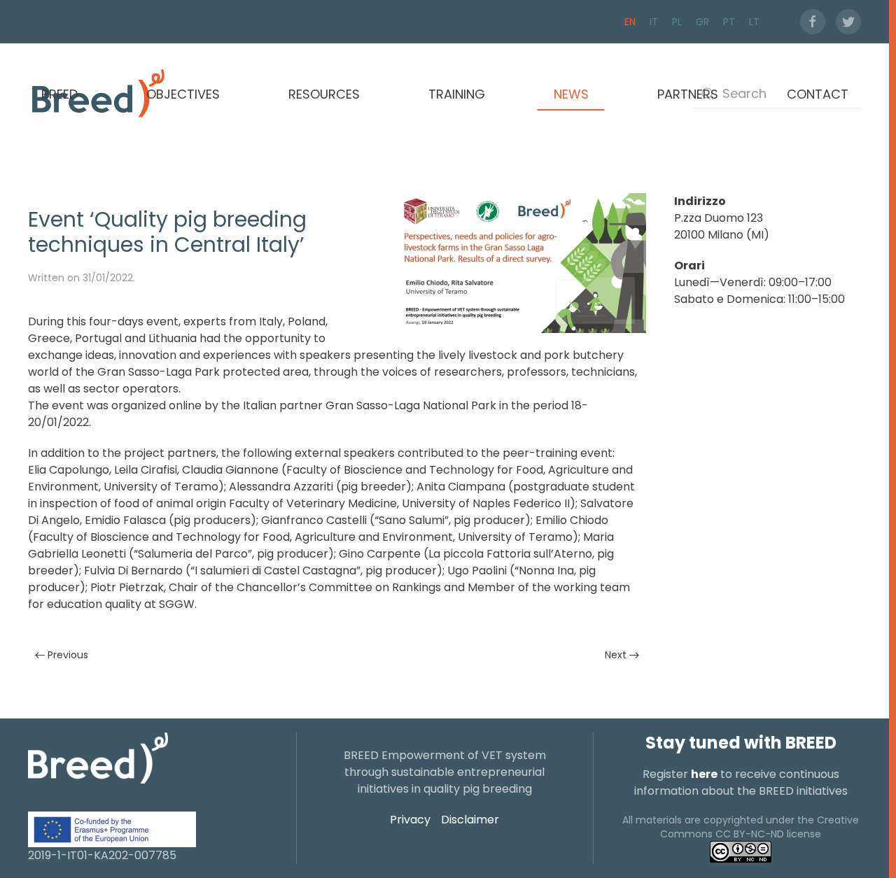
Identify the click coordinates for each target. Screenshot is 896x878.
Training (456, 94)
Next (615, 655)
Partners (687, 94)
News (571, 94)
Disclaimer (470, 820)
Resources (324, 94)
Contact (817, 94)
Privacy (410, 820)
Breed (59, 94)
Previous (68, 655)
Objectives (183, 94)
